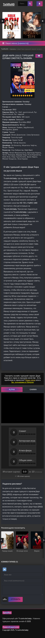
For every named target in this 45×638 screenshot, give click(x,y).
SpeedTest (7, 613)
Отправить (15, 599)
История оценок (23, 476)
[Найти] (30, 3)
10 (32, 95)
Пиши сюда (30, 380)
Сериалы (13, 49)
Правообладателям (11, 627)
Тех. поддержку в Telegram (22, 382)
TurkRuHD (4, 49)
